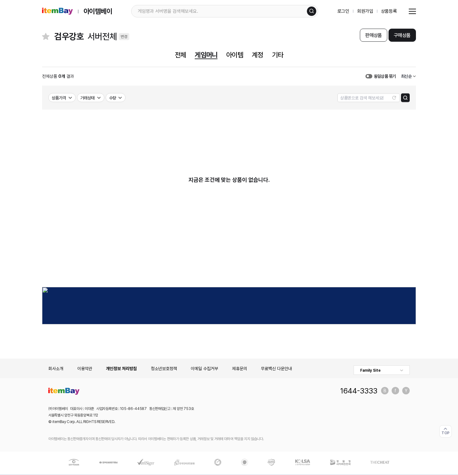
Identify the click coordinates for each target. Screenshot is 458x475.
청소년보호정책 (164, 368)
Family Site (370, 370)
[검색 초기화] (394, 98)
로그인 (343, 11)
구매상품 (402, 35)
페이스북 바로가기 (395, 390)
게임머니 (206, 55)
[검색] (311, 11)
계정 (257, 55)
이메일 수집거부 (204, 368)
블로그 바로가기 (385, 390)
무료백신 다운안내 (276, 368)
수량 (112, 97)
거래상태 (87, 97)
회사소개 (55, 368)
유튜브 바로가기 (406, 390)
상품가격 (59, 97)
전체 (180, 55)
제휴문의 (239, 368)
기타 (277, 55)
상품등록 (389, 11)
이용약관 (84, 368)
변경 (124, 36)
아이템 (234, 55)
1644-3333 (358, 390)
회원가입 (365, 11)
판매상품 (373, 35)
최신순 (406, 76)
